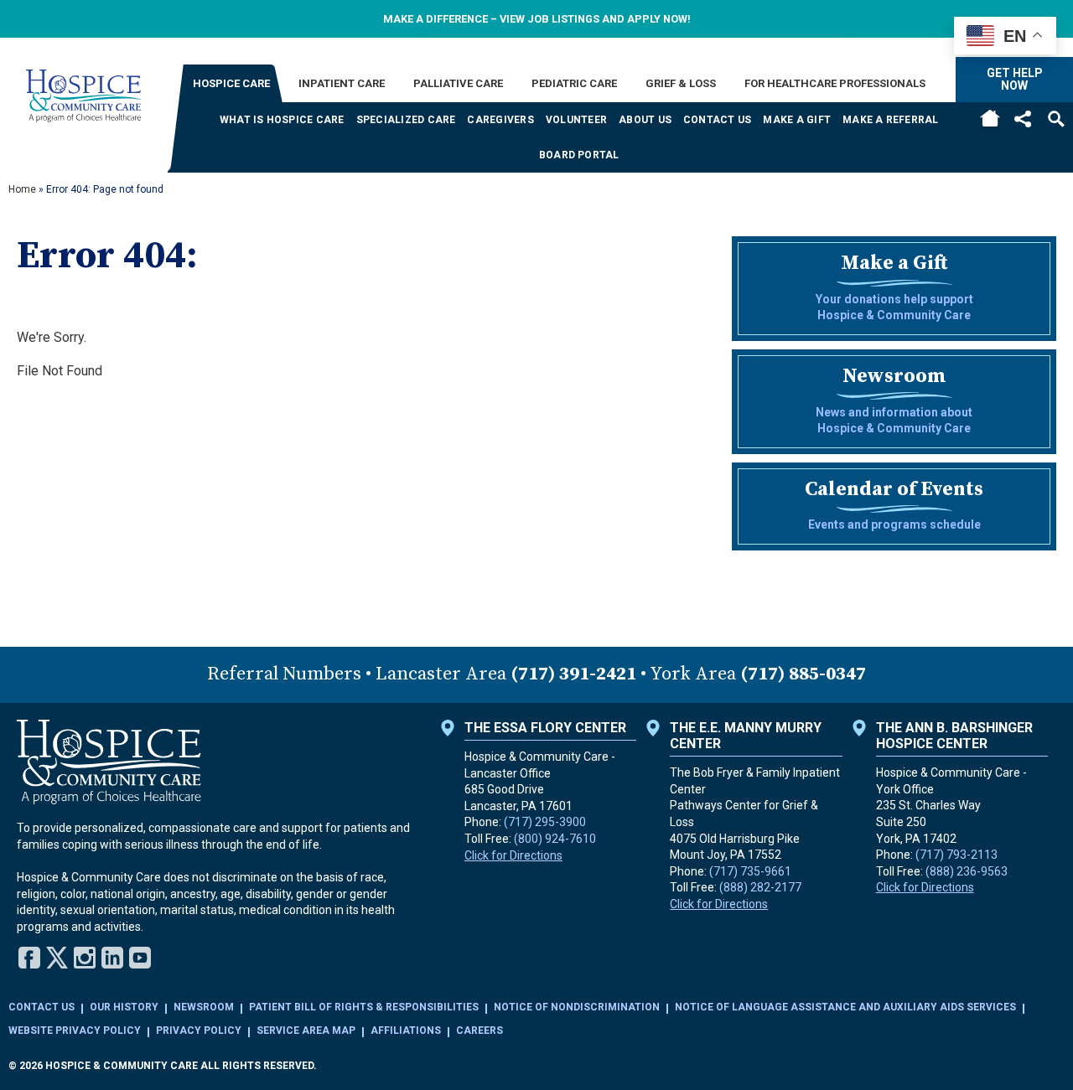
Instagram (85, 958)
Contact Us (717, 120)
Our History (124, 1007)
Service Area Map (306, 1030)
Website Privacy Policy (74, 1030)
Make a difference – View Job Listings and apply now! (537, 19)
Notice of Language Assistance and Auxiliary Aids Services (845, 1007)
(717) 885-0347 (803, 674)
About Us (645, 120)
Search (1056, 118)
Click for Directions (513, 855)
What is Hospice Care (282, 120)
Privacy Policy (198, 1030)
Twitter (57, 958)
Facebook (29, 958)
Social (1022, 118)
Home (989, 119)
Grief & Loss (680, 83)
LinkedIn (112, 958)
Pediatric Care (574, 83)
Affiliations (406, 1030)
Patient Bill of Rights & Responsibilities (364, 1007)
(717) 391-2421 (573, 674)
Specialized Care (406, 120)
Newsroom (204, 1007)
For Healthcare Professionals (834, 83)
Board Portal (579, 155)
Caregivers (500, 120)
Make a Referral (890, 120)
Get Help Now (1015, 79)
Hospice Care (231, 83)
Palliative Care (458, 83)
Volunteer (576, 120)
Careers (479, 1030)
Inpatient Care (341, 83)
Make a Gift (797, 120)
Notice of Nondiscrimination (577, 1007)
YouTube (140, 958)
